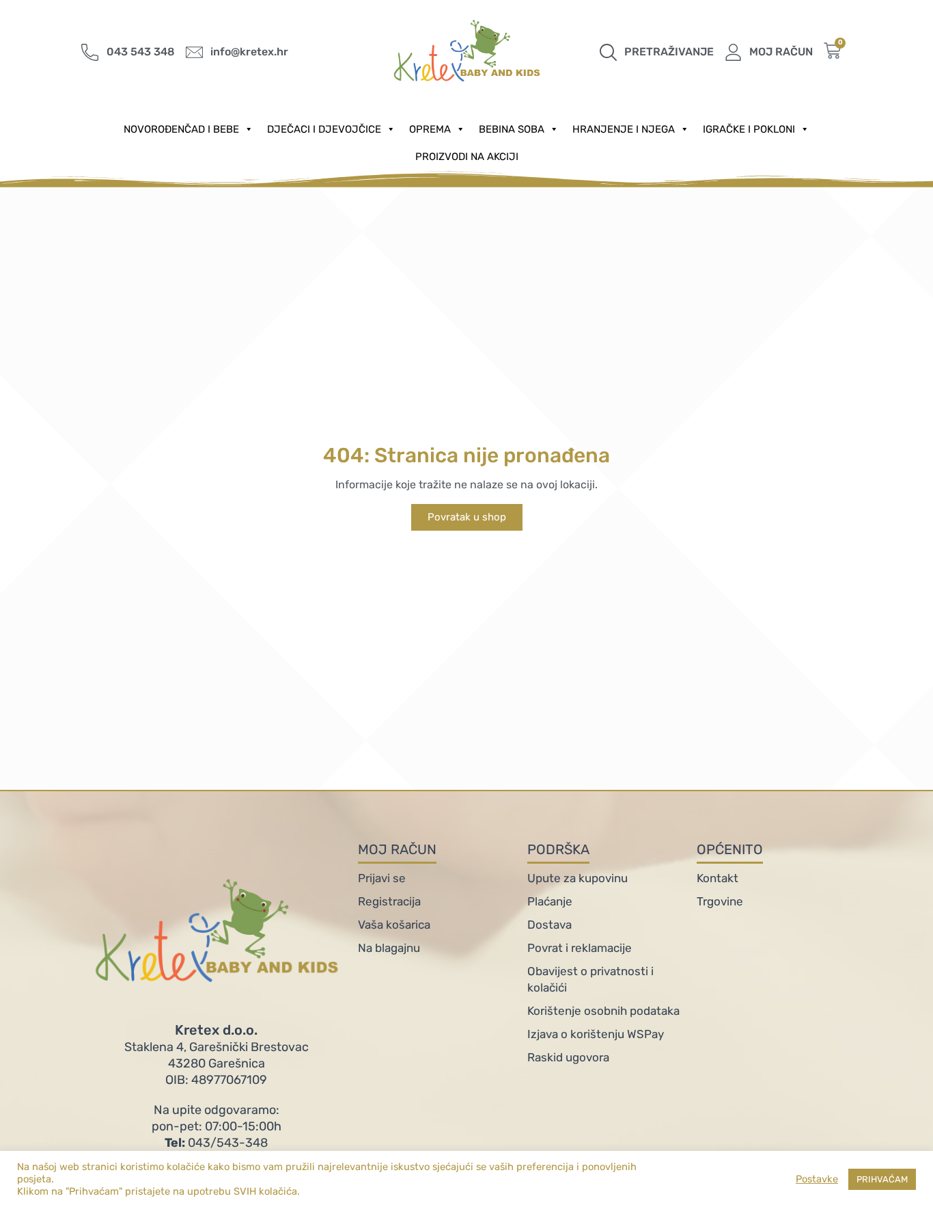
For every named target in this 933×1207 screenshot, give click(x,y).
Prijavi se (382, 878)
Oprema (430, 129)
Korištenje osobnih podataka (603, 1011)
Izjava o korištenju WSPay (595, 1034)
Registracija (389, 901)
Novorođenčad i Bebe (181, 129)
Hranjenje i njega (623, 129)
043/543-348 (216, 1142)
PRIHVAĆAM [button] (882, 1179)
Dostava (549, 924)
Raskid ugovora (568, 1057)
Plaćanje (549, 901)
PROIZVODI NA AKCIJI (466, 156)
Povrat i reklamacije (579, 948)
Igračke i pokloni (749, 129)
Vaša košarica (394, 924)
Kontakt (717, 878)
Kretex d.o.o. (216, 1030)
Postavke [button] (817, 1179)
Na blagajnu (389, 948)
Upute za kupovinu (577, 878)
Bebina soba (511, 129)
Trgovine (720, 901)
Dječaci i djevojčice (324, 129)
